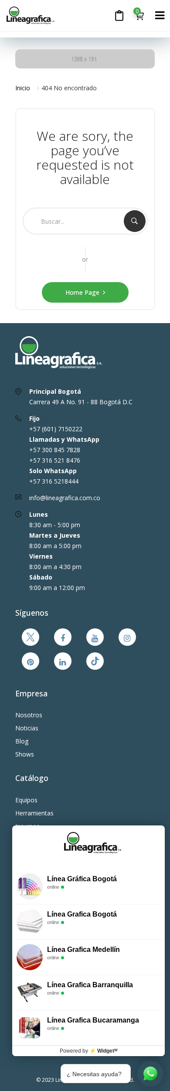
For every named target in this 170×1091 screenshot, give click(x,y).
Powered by (89, 1051)
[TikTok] (95, 661)
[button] (139, 15)
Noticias (26, 728)
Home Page (82, 292)
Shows (24, 754)
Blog (21, 741)
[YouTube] (95, 637)
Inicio (22, 88)
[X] (30, 637)
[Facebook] (62, 637)
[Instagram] (127, 637)
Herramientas (34, 813)
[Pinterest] (30, 661)
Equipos (26, 800)
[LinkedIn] (62, 661)
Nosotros (28, 715)
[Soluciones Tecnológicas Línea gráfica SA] (42, 15)
